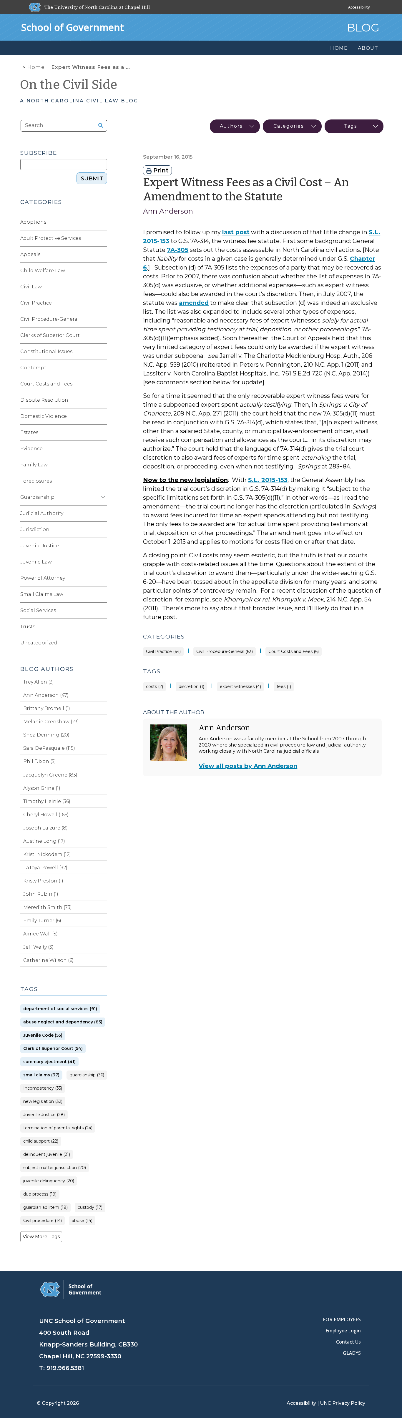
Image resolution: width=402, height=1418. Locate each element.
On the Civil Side (68, 84)
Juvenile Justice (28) (44, 1114)
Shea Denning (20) (46, 735)
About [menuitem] (368, 48)
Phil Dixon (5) (39, 761)
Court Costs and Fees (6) (293, 651)
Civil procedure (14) (42, 1220)
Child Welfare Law (42, 270)
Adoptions (33, 222)
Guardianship (37, 497)
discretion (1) (191, 686)
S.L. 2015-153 (268, 479)
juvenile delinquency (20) (48, 1181)
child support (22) (40, 1141)
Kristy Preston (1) (43, 881)
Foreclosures (36, 481)
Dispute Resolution (44, 400)
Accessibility (359, 7)
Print (160, 170)
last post (236, 232)
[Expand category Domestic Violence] (102, 416)
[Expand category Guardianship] (102, 497)
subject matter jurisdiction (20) (54, 1167)
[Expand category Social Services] (102, 611)
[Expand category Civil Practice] (102, 303)
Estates (29, 432)
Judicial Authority (41, 513)
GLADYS (352, 1353)
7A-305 (177, 249)
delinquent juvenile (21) (46, 1154)
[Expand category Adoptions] (102, 222)
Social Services (38, 610)
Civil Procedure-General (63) (224, 651)
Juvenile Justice (39, 545)
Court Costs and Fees (46, 384)
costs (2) (154, 686)
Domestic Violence (43, 416)
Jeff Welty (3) (38, 947)
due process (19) (40, 1194)
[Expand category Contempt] (102, 368)
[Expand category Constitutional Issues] (102, 352)
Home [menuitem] (339, 48)
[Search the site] (98, 126)
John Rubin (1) (40, 894)
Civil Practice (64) (163, 651)
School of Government (72, 27)
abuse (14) (82, 1220)
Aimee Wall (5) (40, 934)
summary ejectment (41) (49, 1061)
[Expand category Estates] (102, 432)
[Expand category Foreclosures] (102, 481)
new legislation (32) (42, 1101)
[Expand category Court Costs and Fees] (102, 384)
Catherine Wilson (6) (48, 960)
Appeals (30, 254)
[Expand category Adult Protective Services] (102, 238)
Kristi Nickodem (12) (47, 854)
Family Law (34, 465)
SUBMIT (92, 178)
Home (36, 67)
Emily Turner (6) (42, 920)
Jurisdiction (34, 529)
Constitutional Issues (46, 351)
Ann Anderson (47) (46, 695)
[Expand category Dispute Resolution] (102, 400)
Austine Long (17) (44, 841)
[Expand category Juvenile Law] (102, 562)
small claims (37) (41, 1075)
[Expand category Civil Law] (102, 287)
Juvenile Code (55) (42, 1035)
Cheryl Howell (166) (46, 814)
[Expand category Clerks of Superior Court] (102, 335)
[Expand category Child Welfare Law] (102, 271)
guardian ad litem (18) (45, 1207)
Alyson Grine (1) (41, 788)
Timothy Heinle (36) (46, 801)
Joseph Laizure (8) (45, 828)
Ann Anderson (168, 211)
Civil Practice (36, 303)
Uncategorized (38, 643)
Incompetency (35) (42, 1088)
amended (194, 302)
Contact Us (348, 1342)
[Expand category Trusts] (102, 627)
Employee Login (343, 1330)
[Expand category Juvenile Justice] (102, 546)
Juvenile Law (36, 562)
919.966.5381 (65, 1368)
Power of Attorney (42, 578)
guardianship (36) (86, 1075)
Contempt (33, 367)
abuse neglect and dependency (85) (62, 1022)
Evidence (31, 448)
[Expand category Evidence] (102, 449)
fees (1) (284, 686)
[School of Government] (70, 1289)
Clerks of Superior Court (50, 335)
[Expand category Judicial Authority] (102, 513)
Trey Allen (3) (38, 682)
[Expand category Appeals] (102, 254)
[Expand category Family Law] (102, 465)
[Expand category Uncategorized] (102, 643)
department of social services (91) (60, 1008)
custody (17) (90, 1207)
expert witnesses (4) (240, 686)
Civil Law (31, 287)
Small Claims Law (41, 594)
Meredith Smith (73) (47, 907)
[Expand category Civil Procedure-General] (102, 319)
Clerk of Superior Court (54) (53, 1048)
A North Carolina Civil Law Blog (79, 101)
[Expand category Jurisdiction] (102, 530)
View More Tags (41, 1236)
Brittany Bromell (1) (46, 708)
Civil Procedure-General (49, 319)
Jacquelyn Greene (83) (50, 775)
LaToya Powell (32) (45, 867)
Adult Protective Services (50, 238)
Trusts (27, 626)
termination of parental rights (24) (57, 1128)
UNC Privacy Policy (342, 1403)
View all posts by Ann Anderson (248, 765)
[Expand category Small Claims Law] (102, 594)
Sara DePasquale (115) (49, 748)
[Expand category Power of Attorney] (102, 578)
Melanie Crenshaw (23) (51, 721)
